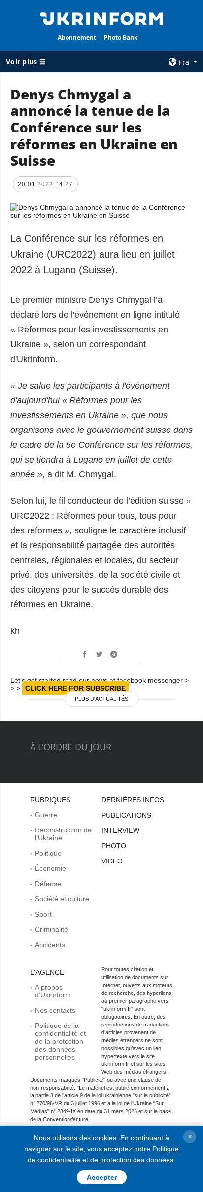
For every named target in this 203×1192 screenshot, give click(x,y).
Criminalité (51, 929)
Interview (120, 830)
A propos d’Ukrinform (53, 991)
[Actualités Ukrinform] (102, 17)
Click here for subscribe (75, 688)
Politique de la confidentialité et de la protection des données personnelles (60, 1041)
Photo (114, 846)
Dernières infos (133, 800)
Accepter (102, 1177)
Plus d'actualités (101, 699)
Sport (43, 914)
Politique (48, 853)
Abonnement (77, 37)
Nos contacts (55, 1010)
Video (112, 861)
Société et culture (62, 899)
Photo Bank (120, 37)
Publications (126, 815)
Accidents (50, 945)
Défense (48, 884)
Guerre (46, 815)
